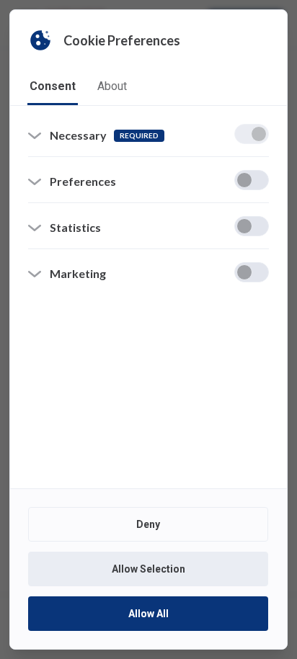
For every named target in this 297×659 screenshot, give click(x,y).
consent (53, 86)
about (112, 86)
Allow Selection (148, 569)
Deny (148, 524)
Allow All (148, 613)
